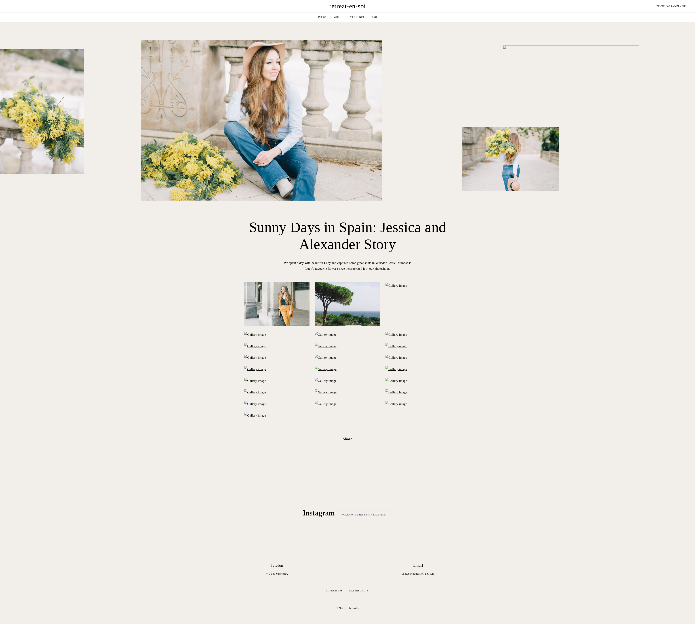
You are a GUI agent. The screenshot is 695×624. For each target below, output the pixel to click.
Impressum (334, 590)
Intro (322, 17)
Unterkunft (355, 17)
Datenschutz (358, 590)
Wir (336, 17)
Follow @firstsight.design (364, 514)
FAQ (374, 17)
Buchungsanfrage (671, 6)
